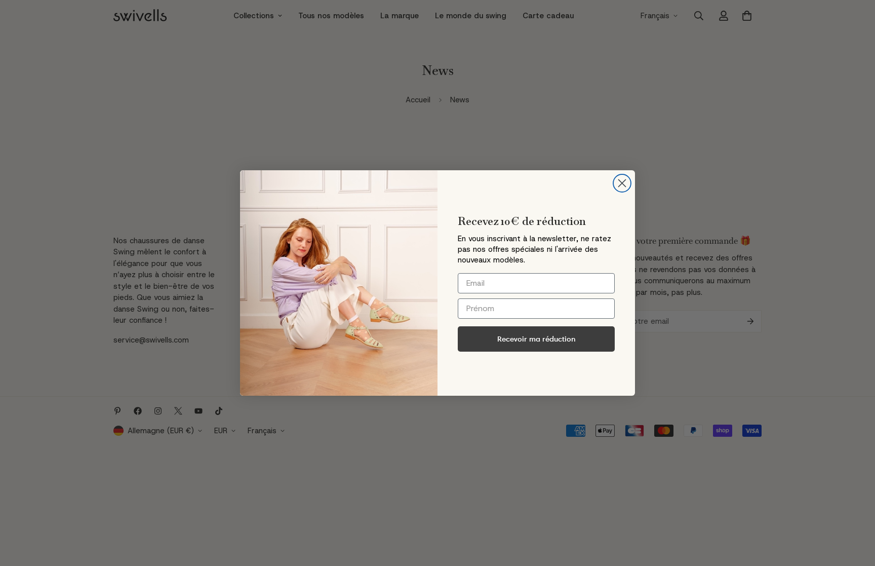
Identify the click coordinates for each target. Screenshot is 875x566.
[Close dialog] (622, 183)
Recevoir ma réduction (536, 339)
